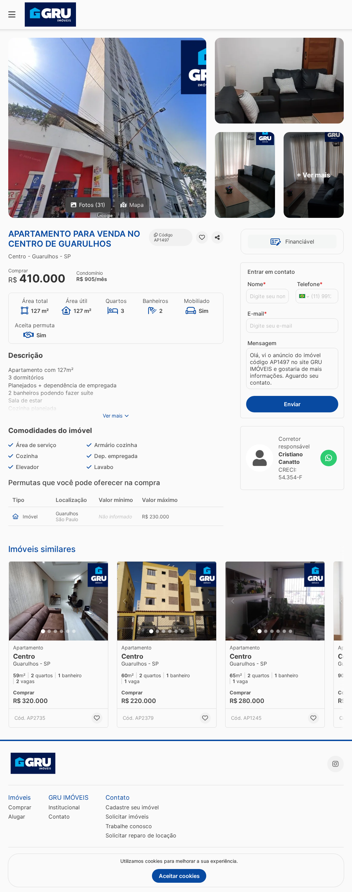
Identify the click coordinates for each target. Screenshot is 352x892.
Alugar (16, 816)
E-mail (257, 313)
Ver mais (113, 416)
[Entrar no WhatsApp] (328, 458)
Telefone (309, 284)
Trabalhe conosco (129, 826)
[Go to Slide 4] (61, 631)
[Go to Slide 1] (43, 631)
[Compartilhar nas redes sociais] (217, 237)
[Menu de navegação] (11, 14)
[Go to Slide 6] (74, 631)
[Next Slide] (101, 601)
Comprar (19, 807)
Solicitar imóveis (127, 816)
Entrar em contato (271, 271)
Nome (257, 284)
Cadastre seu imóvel (132, 807)
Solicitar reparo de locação (141, 835)
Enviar (292, 404)
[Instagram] (335, 764)
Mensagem (262, 343)
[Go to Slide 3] (55, 631)
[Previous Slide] (16, 601)
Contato (59, 816)
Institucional (64, 807)
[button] (58, 601)
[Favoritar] (202, 237)
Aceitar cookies (179, 875)
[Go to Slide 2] (49, 631)
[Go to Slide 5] (67, 631)
